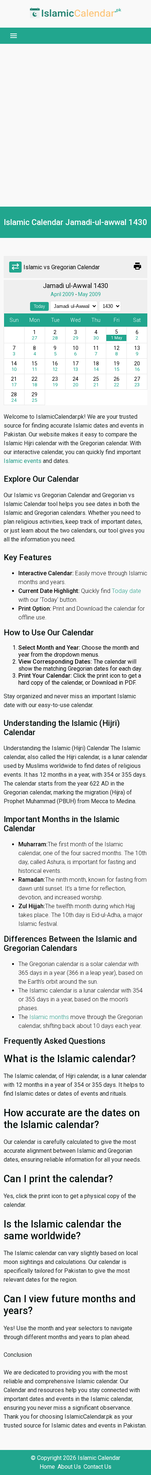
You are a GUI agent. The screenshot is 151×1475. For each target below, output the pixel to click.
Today (39, 306)
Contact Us (97, 1466)
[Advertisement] (75, 125)
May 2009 (89, 294)
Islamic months (49, 1017)
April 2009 (62, 294)
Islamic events (22, 460)
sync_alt (15, 267)
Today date (126, 590)
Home (47, 1466)
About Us (69, 1466)
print (137, 266)
